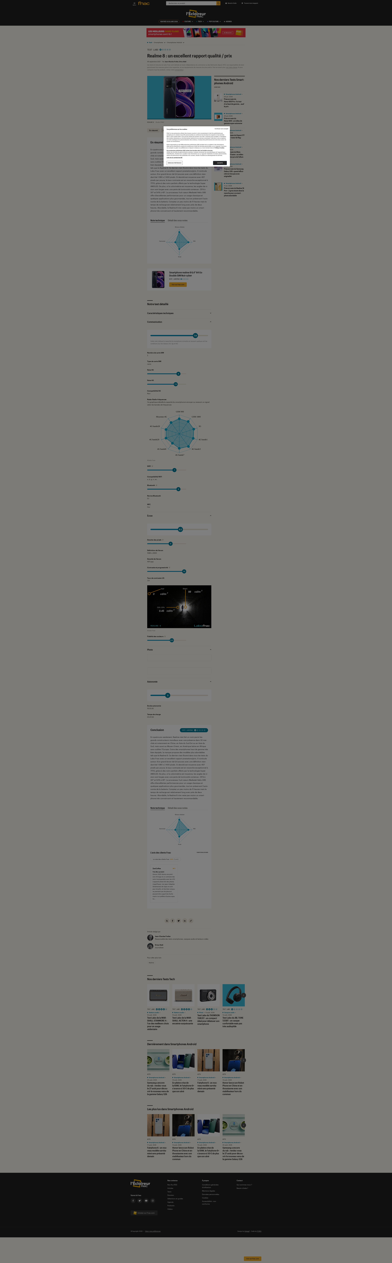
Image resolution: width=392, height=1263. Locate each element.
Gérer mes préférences (175, 162)
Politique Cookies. (219, 148)
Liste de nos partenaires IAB (174, 157)
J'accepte (220, 162)
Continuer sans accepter (221, 128)
